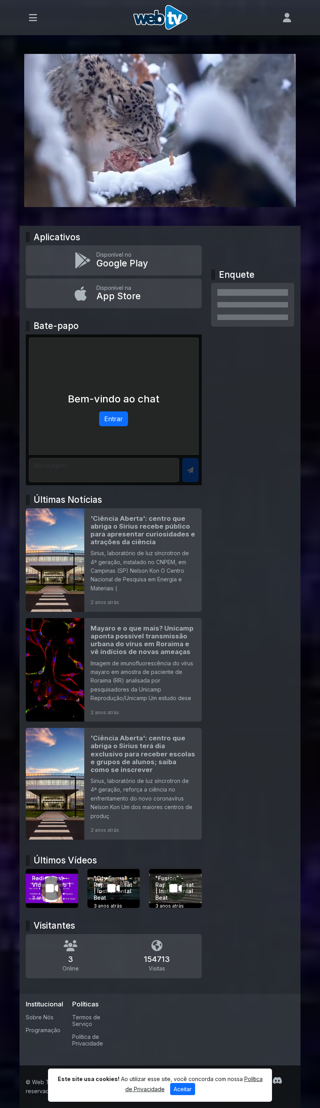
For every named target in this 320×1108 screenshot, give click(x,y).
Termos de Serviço (86, 1020)
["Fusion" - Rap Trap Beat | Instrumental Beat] (175, 888)
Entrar (113, 419)
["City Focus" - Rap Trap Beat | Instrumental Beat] (113, 888)
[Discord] (277, 1080)
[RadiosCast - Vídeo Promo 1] (52, 888)
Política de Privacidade (87, 1040)
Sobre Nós (39, 1017)
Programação (43, 1030)
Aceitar (183, 1089)
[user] (287, 17)
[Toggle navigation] (33, 17)
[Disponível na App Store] (114, 293)
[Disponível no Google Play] (114, 260)
